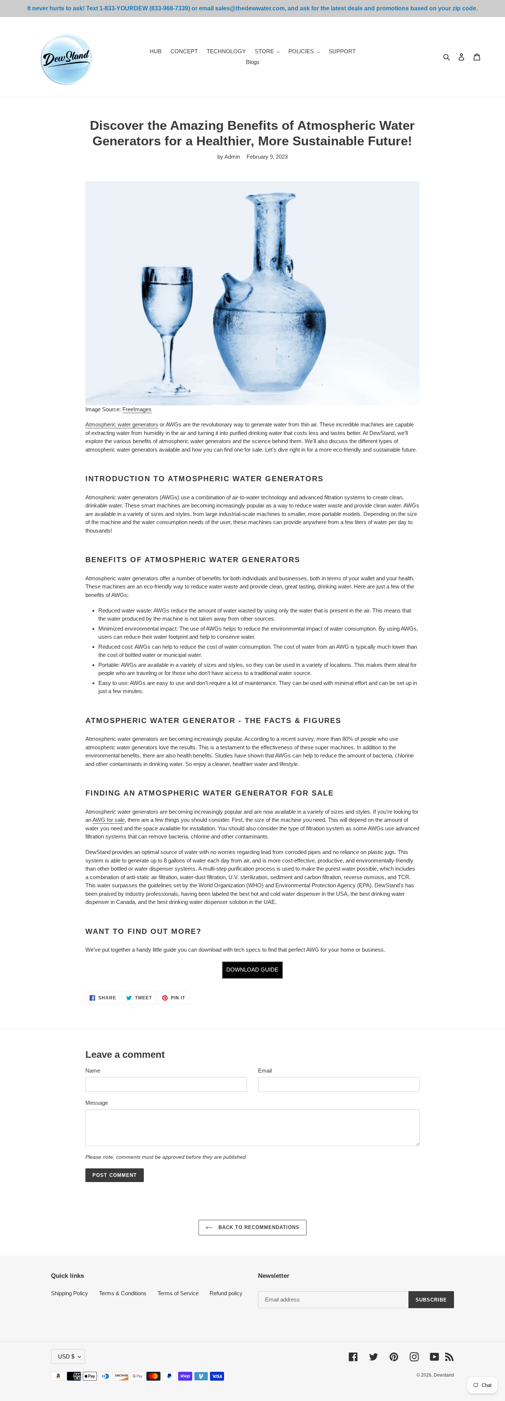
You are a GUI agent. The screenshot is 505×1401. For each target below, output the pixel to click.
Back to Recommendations (258, 1227)
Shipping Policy (69, 1293)
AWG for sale (108, 820)
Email (265, 1070)
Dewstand (444, 1375)
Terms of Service (178, 1293)
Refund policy (226, 1293)
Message (96, 1103)
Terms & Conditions (122, 1293)
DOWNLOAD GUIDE (252, 969)
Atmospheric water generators (121, 424)
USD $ (66, 1356)
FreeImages (137, 409)
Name (92, 1070)
